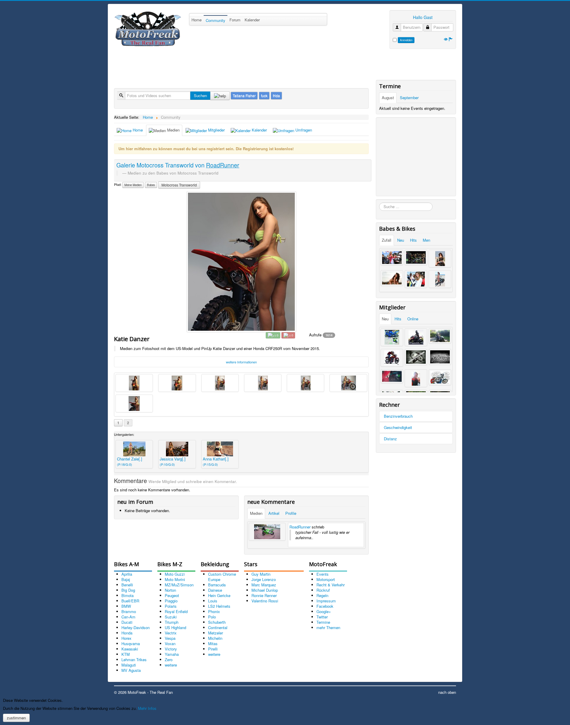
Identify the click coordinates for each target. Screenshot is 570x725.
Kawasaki (129, 649)
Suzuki (171, 617)
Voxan (170, 643)
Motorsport (325, 579)
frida (276, 95)
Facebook (324, 606)
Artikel (273, 513)
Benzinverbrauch (398, 416)
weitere (171, 665)
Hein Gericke (219, 595)
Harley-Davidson (135, 627)
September (409, 97)
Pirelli (213, 649)
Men (426, 240)
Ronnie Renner (264, 595)
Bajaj (125, 579)
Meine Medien (133, 185)
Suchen (200, 95)
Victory (171, 649)
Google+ (323, 611)
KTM (125, 654)
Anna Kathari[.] (216, 461)
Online (412, 319)
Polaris (171, 606)
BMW (126, 606)
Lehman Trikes (134, 659)
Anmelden (406, 40)
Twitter (322, 617)
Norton (170, 590)
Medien (173, 130)
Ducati (126, 622)
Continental (217, 627)
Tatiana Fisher (244, 95)
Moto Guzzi (175, 574)
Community (215, 20)
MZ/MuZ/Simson (179, 585)
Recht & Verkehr (330, 585)
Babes (151, 185)
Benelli (127, 585)
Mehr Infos (147, 708)
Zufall (386, 240)
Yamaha (172, 654)
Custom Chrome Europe (222, 576)
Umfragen (303, 130)
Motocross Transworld (179, 184)
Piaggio (171, 601)
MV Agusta (131, 670)
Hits (413, 240)
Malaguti (128, 665)
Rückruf (323, 590)
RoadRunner (300, 527)
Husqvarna (130, 643)
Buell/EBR (130, 601)
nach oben (447, 692)
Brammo (128, 611)
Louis (212, 601)
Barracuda (217, 585)
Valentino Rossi (264, 601)
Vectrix (171, 633)
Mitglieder (216, 130)
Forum (234, 20)
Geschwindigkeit (398, 427)
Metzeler (215, 633)
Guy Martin (260, 574)
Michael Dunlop (264, 590)
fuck (264, 95)
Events (322, 574)
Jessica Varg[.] (173, 461)
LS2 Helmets (219, 606)
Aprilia (126, 574)
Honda (126, 633)
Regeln (322, 595)
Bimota (127, 595)
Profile (290, 513)
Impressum (326, 601)
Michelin (215, 638)
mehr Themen (328, 627)
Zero (168, 659)
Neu (400, 240)
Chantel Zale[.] (129, 461)
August (388, 97)
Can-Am (128, 617)
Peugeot (172, 595)
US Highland (175, 627)
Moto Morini (175, 579)
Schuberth (217, 622)
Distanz (390, 438)
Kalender (252, 20)
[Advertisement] (222, 65)
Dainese (215, 590)
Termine (323, 622)
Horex (126, 638)
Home (196, 20)
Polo (212, 617)
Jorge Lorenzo (263, 579)
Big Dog (128, 590)
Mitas (213, 643)
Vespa (170, 638)
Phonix (214, 611)
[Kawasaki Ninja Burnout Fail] (267, 532)
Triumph (171, 622)
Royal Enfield (176, 611)
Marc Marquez (263, 585)
